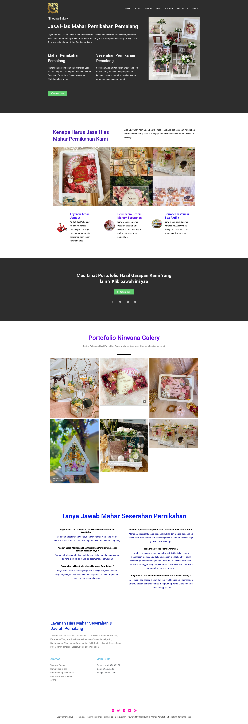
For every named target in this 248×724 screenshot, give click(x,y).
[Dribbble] (135, 710)
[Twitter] (118, 710)
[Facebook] (113, 710)
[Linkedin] (129, 710)
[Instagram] (124, 710)
